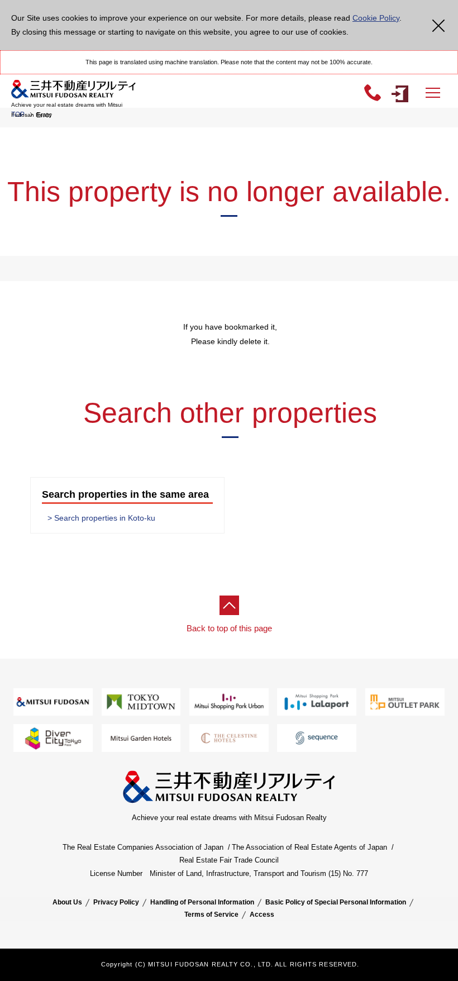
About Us (67, 902)
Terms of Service (211, 914)
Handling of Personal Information (202, 902)
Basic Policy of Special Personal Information (335, 902)
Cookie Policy (375, 17)
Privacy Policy (116, 902)
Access (262, 914)
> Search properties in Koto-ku (101, 518)
